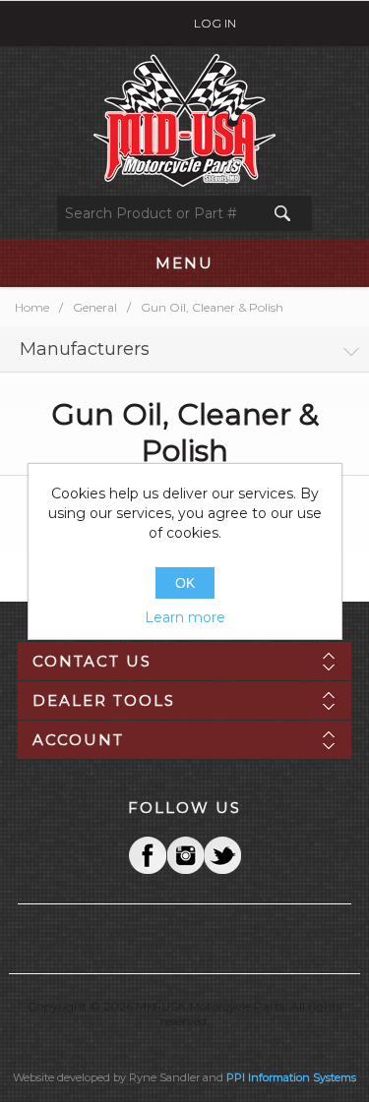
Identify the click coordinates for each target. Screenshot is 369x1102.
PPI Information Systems (291, 1077)
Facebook (147, 855)
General (95, 307)
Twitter (185, 855)
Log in (215, 23)
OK (185, 583)
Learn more (185, 617)
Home (32, 307)
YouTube (222, 855)
